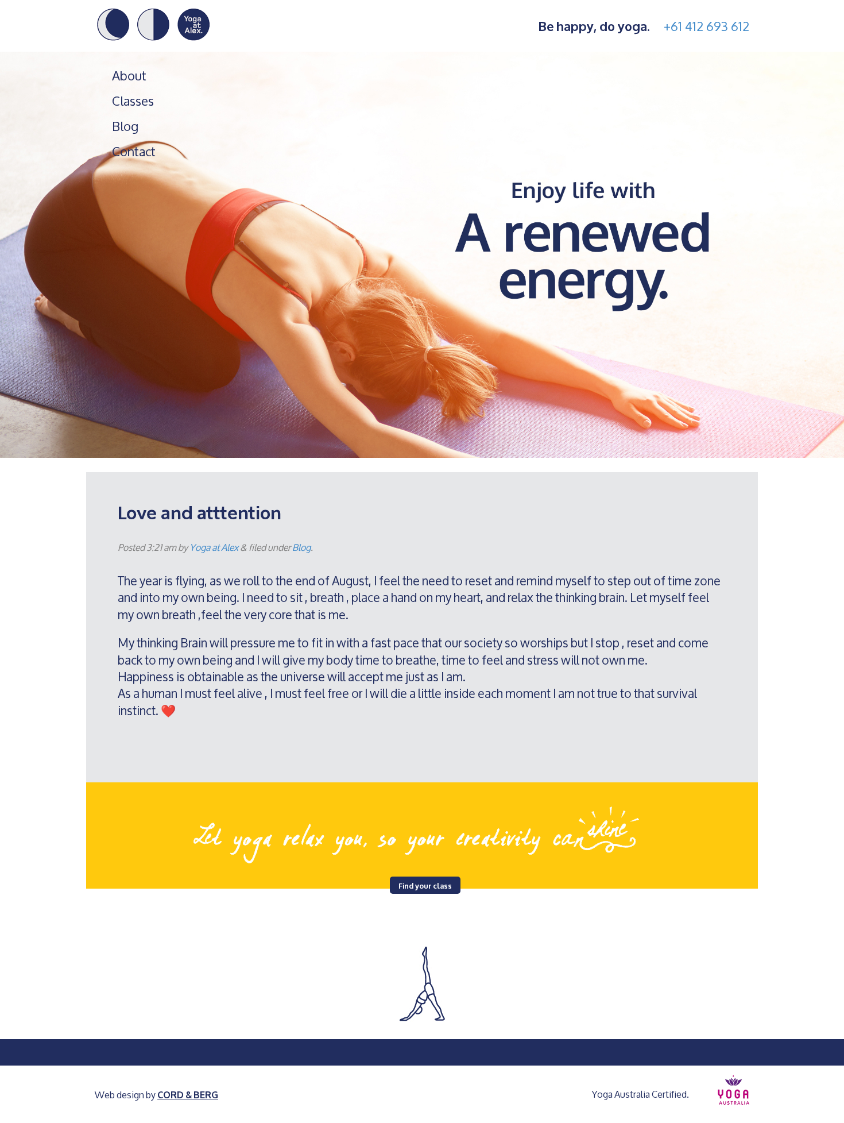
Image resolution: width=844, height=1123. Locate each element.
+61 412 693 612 (706, 26)
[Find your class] (422, 830)
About (129, 75)
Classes (133, 101)
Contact (134, 151)
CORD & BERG (187, 1094)
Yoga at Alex (213, 547)
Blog (125, 126)
